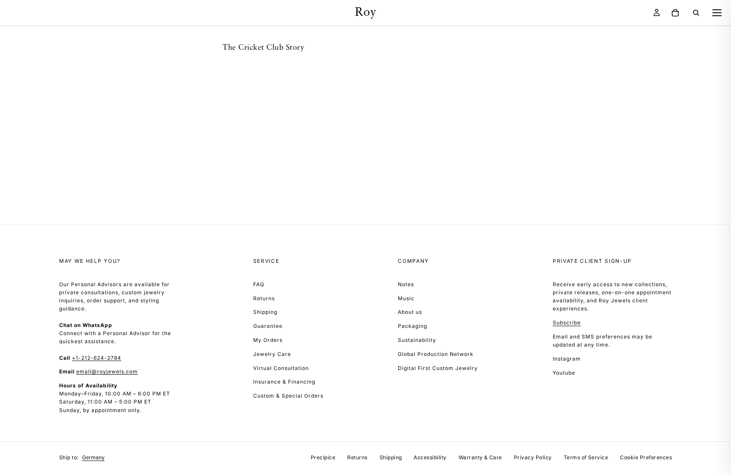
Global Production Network (436, 354)
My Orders (268, 340)
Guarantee (268, 326)
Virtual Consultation (281, 368)
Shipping (265, 312)
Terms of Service (586, 457)
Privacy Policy (533, 457)
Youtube (564, 373)
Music (406, 298)
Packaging (412, 326)
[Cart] (675, 12)
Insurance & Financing (284, 381)
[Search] (696, 12)
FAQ (258, 284)
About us (410, 312)
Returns (264, 298)
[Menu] (717, 12)
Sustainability (417, 340)
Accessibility (430, 457)
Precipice (323, 457)
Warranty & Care (480, 457)
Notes (406, 284)
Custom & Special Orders (288, 396)
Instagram (567, 359)
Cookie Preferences (646, 457)
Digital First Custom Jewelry (438, 368)
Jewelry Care (272, 354)
